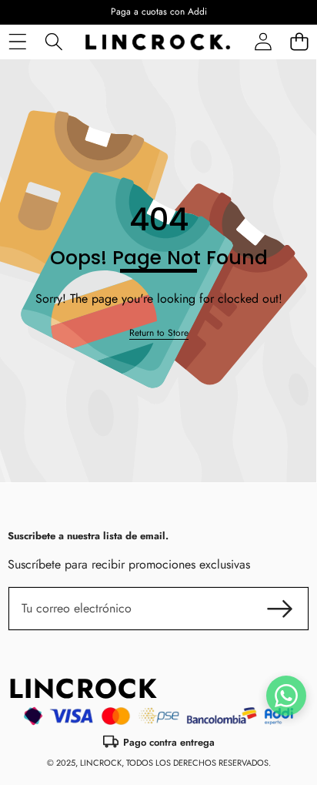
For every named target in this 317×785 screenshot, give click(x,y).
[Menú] (17, 42)
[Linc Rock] (157, 42)
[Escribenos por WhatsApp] (286, 696)
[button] (299, 42)
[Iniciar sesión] (262, 42)
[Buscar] (53, 42)
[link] (159, 333)
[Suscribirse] (280, 608)
